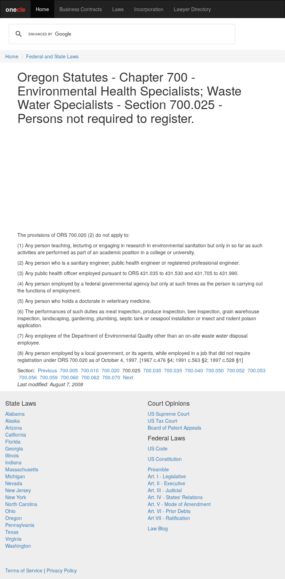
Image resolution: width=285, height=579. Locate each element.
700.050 (215, 370)
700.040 (194, 370)
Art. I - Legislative (167, 476)
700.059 (49, 377)
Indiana (13, 462)
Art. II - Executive (166, 483)
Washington (18, 545)
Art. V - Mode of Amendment (179, 504)
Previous (47, 370)
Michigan (15, 476)
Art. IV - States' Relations (175, 497)
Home (42, 9)
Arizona (13, 427)
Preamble (158, 469)
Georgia (14, 448)
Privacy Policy (62, 570)
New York (15, 497)
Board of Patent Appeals (174, 427)
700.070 (111, 377)
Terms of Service (23, 570)
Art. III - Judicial (165, 490)
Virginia (13, 538)
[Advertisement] (142, 177)
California (15, 434)
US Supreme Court (168, 413)
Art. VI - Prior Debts (169, 510)
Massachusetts (21, 469)
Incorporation (148, 9)
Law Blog (158, 528)
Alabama (15, 413)
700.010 (90, 370)
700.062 (90, 377)
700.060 (69, 377)
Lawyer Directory (192, 9)
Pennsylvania (19, 524)
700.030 (152, 370)
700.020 (110, 370)
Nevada (13, 483)
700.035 (173, 370)
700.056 (28, 377)
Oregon (13, 517)
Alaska (12, 420)
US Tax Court (162, 420)
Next (128, 377)
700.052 (236, 370)
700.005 (69, 370)
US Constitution (165, 458)
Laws (118, 9)
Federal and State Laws (52, 56)
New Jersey (18, 490)
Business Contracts (80, 9)
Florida (13, 441)
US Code (158, 448)
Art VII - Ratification (169, 517)
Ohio (10, 510)
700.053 (256, 370)
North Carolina (21, 504)
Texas (11, 531)
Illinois (12, 455)
